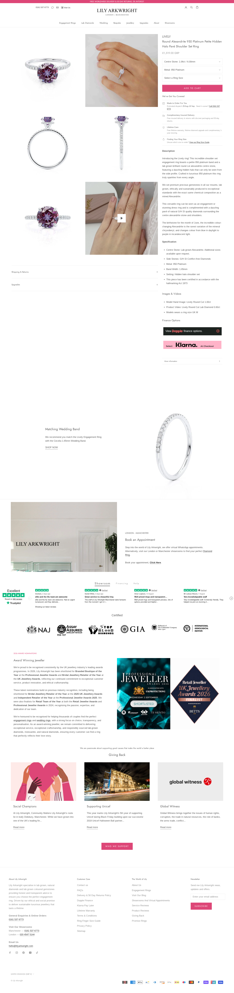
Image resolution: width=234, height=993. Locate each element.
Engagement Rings (67, 22)
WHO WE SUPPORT (117, 846)
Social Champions (24, 806)
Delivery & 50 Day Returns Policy (94, 895)
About (156, 22)
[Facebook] (10, 952)
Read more (18, 827)
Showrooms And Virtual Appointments (151, 900)
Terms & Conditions (87, 915)
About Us (136, 885)
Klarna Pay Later (85, 905)
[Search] (191, 7)
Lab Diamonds (87, 22)
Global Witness (170, 806)
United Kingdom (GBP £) (21, 974)
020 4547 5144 (27, 934)
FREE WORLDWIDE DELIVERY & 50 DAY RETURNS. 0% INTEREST (117, 1)
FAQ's (80, 890)
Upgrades (144, 22)
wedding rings (44, 720)
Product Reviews (140, 910)
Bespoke (117, 22)
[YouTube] (30, 952)
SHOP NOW (51, 447)
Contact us (82, 885)
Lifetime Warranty (86, 910)
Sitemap (81, 931)
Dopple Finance (85, 900)
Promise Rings (139, 921)
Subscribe (201, 906)
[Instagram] (17, 952)
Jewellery (130, 22)
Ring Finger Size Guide (88, 921)
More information (170, 361)
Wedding (104, 22)
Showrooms (170, 22)
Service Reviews (140, 905)
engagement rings (23, 720)
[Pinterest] (23, 952)
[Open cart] (197, 7)
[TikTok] (37, 952)
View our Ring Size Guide (199, 142)
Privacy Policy (84, 926)
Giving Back (138, 915)
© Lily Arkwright (17, 980)
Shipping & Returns (20, 271)
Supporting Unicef (98, 806)
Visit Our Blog (139, 895)
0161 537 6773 (42, 7)
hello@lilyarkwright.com (21, 946)
